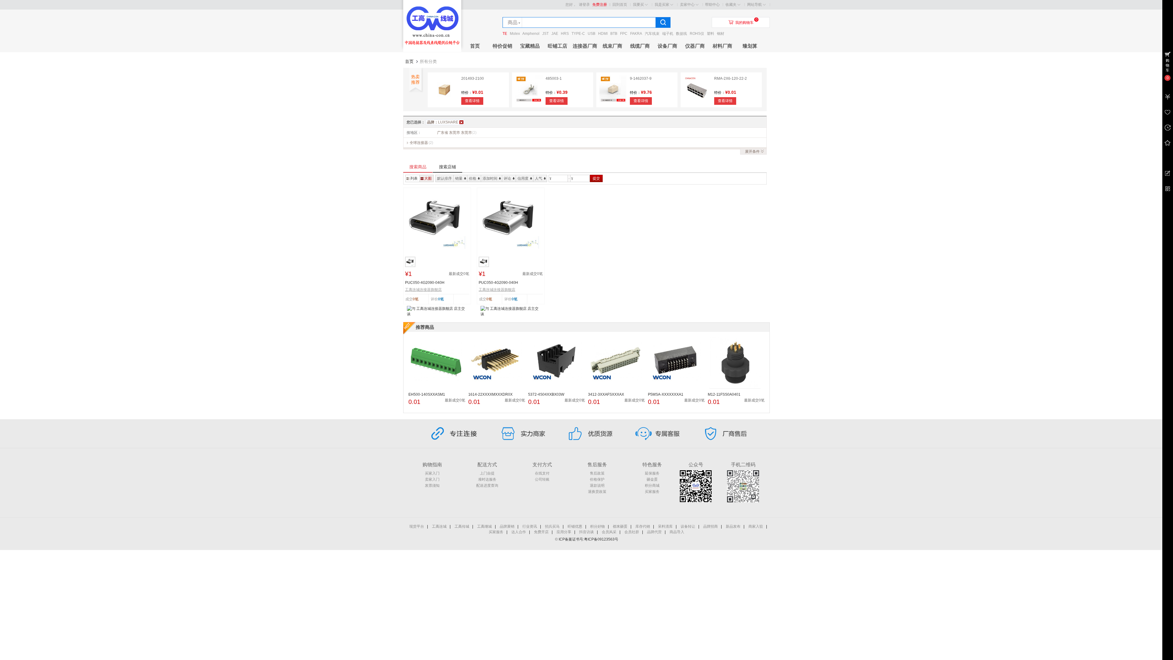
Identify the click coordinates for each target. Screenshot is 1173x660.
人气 (538, 178)
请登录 (584, 4)
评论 (507, 178)
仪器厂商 (695, 46)
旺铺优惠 (575, 526)
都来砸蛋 (620, 526)
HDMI (603, 33)
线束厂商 (612, 46)
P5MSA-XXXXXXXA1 (665, 394)
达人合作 (518, 532)
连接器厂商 (585, 46)
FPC (623, 33)
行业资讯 (529, 526)
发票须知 (432, 485)
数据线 (681, 33)
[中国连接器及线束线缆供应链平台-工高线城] (432, 51)
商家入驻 (755, 526)
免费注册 (599, 4)
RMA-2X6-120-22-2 (730, 78)
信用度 (522, 178)
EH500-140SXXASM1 (426, 394)
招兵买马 (552, 526)
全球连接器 (419, 143)
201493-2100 (472, 78)
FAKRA (636, 33)
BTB (613, 33)
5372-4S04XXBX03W (546, 394)
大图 (428, 178)
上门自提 (487, 473)
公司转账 (542, 479)
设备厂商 (667, 46)
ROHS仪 (697, 33)
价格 (472, 178)
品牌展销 (507, 526)
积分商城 (652, 485)
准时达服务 (487, 479)
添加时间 (490, 178)
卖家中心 (687, 4)
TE (504, 33)
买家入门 (432, 473)
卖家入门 (432, 479)
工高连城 (439, 526)
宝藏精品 (530, 46)
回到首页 (619, 4)
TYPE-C (578, 33)
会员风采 (609, 532)
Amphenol (530, 33)
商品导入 (677, 532)
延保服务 (652, 473)
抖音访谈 (586, 532)
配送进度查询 (487, 485)
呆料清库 (665, 526)
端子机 (667, 33)
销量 (458, 178)
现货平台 (416, 526)
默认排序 (444, 178)
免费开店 (541, 532)
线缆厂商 (640, 46)
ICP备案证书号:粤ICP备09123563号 (588, 539)
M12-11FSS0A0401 (724, 394)
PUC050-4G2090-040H (424, 282)
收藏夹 (730, 4)
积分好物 (597, 526)
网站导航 (754, 4)
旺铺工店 (557, 46)
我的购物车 (744, 22)
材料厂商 (722, 46)
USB (591, 33)
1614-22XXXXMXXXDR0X (490, 394)
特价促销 (502, 46)
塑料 (710, 33)
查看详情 (472, 101)
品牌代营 (654, 532)
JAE (554, 33)
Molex (515, 33)
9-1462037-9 (641, 78)
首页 (475, 46)
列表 (414, 178)
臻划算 (750, 46)
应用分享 (564, 532)
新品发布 (733, 526)
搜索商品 (417, 166)
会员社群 (631, 532)
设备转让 (688, 526)
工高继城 (484, 526)
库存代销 (642, 526)
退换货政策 (597, 492)
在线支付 (542, 473)
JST (545, 33)
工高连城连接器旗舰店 (423, 290)
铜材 (720, 33)
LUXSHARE (442, 122)
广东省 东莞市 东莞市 (457, 132)
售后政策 (597, 473)
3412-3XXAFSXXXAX (606, 394)
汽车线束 (652, 33)
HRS (565, 33)
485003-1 (554, 78)
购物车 (1167, 65)
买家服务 (652, 492)
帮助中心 (712, 4)
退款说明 (597, 485)
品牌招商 (710, 526)
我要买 (638, 4)
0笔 (441, 299)
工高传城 (462, 526)
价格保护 (597, 479)
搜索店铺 (447, 166)
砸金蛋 (652, 479)
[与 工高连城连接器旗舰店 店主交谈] (437, 311)
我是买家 (662, 4)
